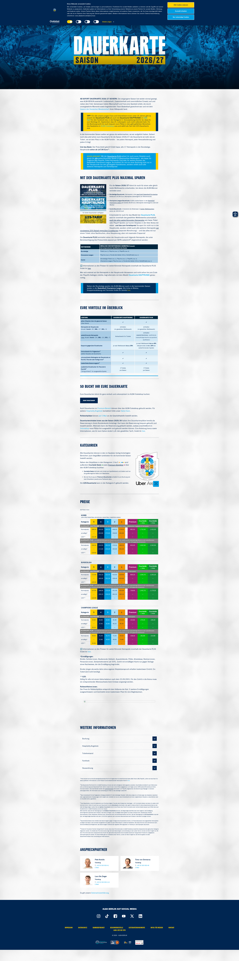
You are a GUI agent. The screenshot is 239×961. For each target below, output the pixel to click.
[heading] (119, 738)
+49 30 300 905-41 (102, 865)
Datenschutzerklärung (100, 893)
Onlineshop (84, 428)
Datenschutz (82, 928)
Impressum (69, 928)
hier (89, 268)
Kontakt (171, 928)
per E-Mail (103, 416)
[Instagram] (98, 916)
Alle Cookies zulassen (181, 5)
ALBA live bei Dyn (120, 930)
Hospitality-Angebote (94, 411)
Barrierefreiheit (99, 928)
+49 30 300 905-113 (103, 882)
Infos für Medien (157, 928)
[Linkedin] (140, 916)
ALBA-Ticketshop (107, 126)
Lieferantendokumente (137, 928)
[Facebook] (115, 916)
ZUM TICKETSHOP (89, 400)
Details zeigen (107, 22)
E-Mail (97, 867)
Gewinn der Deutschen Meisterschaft (94, 109)
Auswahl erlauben (181, 11)
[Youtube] (124, 916)
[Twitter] (132, 916)
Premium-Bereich (104, 408)
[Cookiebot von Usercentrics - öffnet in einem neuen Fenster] (54, 21)
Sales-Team (125, 411)
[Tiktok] (107, 916)
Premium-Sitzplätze (115, 465)
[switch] (78, 21)
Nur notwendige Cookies (181, 17)
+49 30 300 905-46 (143, 865)
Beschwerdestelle (116, 928)
